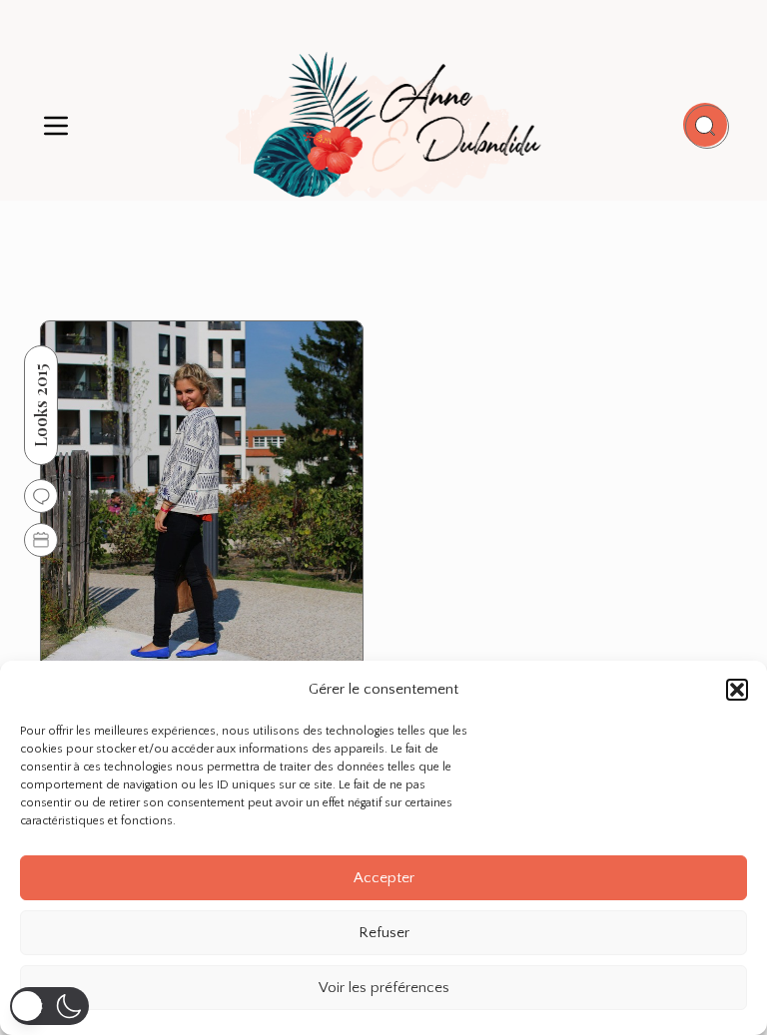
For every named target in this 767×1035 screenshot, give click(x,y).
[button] (737, 690)
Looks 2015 (40, 405)
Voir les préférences (384, 987)
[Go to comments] (41, 496)
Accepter (384, 877)
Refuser (384, 932)
